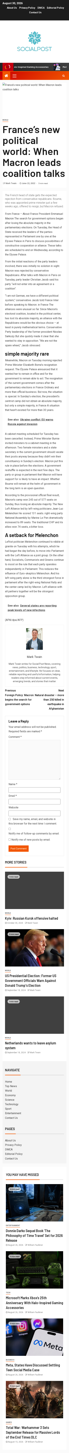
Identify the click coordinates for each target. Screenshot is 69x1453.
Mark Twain (11, 183)
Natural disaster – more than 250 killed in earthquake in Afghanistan (49, 699)
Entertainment (13, 1113)
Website (13, 807)
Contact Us (35, 12)
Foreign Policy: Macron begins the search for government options (19, 697)
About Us (12, 7)
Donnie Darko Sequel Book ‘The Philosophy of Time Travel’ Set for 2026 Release (34, 1235)
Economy (10, 1095)
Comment (15, 736)
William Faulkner (35, 1245)
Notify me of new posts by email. (30, 839)
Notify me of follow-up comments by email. (34, 833)
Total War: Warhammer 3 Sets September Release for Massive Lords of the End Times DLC (33, 1432)
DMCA (41, 7)
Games (9, 1422)
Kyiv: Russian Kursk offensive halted (31, 918)
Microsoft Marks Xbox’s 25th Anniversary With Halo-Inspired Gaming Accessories (34, 1303)
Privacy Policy (27, 7)
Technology (11, 1104)
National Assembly (16, 517)
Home (8, 1081)
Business (10, 1360)
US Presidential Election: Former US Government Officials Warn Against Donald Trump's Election (30, 980)
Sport (8, 1108)
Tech (8, 1293)
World (5, 120)
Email (13, 795)
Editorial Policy (55, 7)
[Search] (63, 76)
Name (13, 784)
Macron (9, 218)
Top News (11, 1086)
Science (9, 1099)
